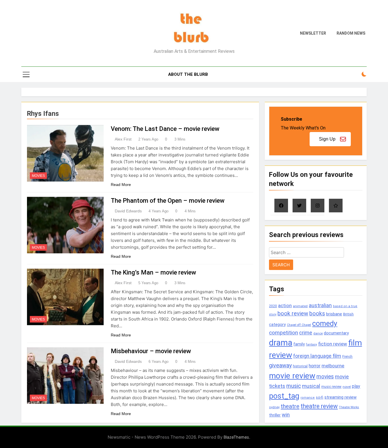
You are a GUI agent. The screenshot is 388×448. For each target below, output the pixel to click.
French (347, 357)
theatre (290, 406)
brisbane (334, 314)
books (317, 313)
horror (314, 366)
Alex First (123, 139)
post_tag (284, 396)
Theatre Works (349, 407)
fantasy (311, 344)
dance (318, 333)
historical (300, 366)
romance (308, 397)
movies (325, 376)
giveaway (280, 365)
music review (331, 387)
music (293, 386)
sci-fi (319, 397)
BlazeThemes (236, 437)
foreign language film (317, 356)
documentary (336, 333)
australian (320, 305)
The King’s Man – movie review (153, 272)
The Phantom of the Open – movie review (167, 200)
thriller (275, 415)
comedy (324, 323)
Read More (121, 184)
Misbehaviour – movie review (151, 351)
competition (283, 332)
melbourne (333, 366)
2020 (273, 306)
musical (311, 386)
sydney (274, 407)
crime (305, 333)
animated (300, 306)
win (286, 415)
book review (293, 313)
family (299, 344)
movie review (292, 375)
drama (280, 342)
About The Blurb (188, 74)
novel (347, 387)
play (356, 386)
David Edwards (128, 211)
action (285, 305)
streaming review (340, 397)
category (277, 324)
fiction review (332, 344)
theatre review (319, 406)
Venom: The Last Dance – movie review (165, 128)
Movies (38, 176)
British (348, 314)
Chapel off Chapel (299, 325)
